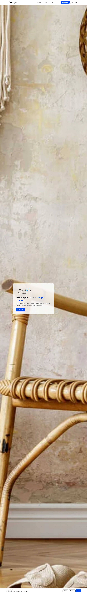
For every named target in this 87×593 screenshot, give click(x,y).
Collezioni (45, 2)
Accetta (78, 590)
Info (24, 591)
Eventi (51, 2)
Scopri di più (20, 309)
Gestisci (71, 590)
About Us (39, 2)
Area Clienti (74, 2)
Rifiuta (65, 590)
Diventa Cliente (65, 2)
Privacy (27, 591)
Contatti (57, 2)
